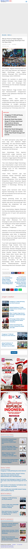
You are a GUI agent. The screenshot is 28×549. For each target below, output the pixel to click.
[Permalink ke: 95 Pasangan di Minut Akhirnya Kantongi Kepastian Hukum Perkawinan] (5, 320)
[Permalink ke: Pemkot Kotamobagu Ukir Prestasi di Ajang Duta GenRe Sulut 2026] (5, 326)
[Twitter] (16, 273)
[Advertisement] (14, 18)
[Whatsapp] (20, 290)
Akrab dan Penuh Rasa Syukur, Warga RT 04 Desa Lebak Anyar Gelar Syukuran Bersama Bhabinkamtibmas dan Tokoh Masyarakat (13, 122)
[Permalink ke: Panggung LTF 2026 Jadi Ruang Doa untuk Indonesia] (5, 303)
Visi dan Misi (19, 544)
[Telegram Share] (16, 290)
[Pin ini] (12, 290)
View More (14, 352)
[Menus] (26, 1)
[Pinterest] (19, 273)
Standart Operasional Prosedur (7, 547)
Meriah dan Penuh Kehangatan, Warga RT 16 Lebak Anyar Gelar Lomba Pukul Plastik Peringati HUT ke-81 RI (14, 481)
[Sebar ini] (4, 290)
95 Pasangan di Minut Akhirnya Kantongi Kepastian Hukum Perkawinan (17, 320)
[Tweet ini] (8, 290)
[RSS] (22, 273)
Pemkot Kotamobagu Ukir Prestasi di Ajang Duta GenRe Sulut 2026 (17, 326)
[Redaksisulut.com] (7, 1)
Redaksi (14, 544)
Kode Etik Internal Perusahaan (7, 545)
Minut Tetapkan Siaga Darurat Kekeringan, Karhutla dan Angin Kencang (17, 315)
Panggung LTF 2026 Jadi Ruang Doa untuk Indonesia (13, 470)
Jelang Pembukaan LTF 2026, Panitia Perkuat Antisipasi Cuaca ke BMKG (18, 309)
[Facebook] (12, 273)
